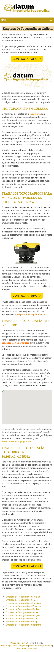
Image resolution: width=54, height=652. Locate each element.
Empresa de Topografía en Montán (23, 597)
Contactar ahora (27, 59)
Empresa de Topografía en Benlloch (23, 609)
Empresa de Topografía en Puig (21, 621)
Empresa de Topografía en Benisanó (23, 625)
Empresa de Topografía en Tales (22, 600)
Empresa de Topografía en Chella (22, 618)
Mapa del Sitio (35, 646)
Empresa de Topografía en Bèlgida (23, 615)
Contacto (47, 646)
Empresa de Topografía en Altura (22, 612)
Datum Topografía (18, 643)
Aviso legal (21, 648)
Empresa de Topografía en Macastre (24, 603)
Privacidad (32, 648)
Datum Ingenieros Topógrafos (14, 646)
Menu (4, 20)
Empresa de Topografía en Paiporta (23, 606)
